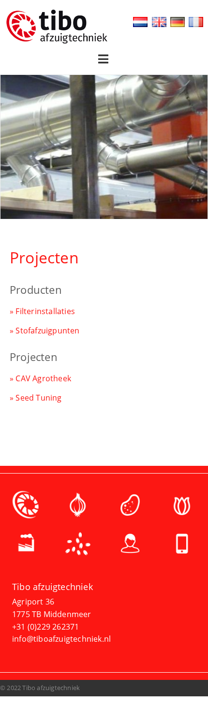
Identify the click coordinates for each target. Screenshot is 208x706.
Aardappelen (130, 507)
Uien (78, 507)
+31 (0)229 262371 (45, 626)
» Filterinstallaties (42, 311)
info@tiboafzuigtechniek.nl (61, 639)
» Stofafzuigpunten (45, 330)
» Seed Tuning (36, 397)
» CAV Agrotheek (40, 378)
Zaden (78, 546)
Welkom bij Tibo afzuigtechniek (26, 507)
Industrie (26, 546)
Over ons (130, 546)
